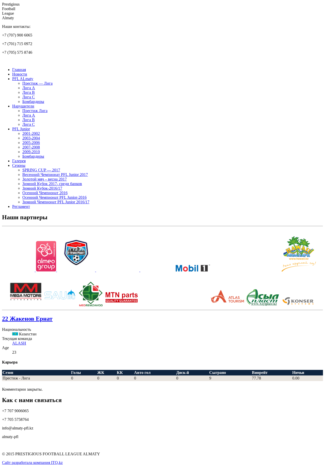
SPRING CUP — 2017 (41, 170)
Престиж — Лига (37, 83)
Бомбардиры (33, 101)
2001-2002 (31, 133)
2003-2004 (31, 138)
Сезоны (18, 165)
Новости (19, 74)
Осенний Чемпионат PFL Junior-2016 (54, 197)
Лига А (28, 88)
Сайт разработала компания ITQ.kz (32, 462)
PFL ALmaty (22, 79)
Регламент (21, 206)
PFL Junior (21, 129)
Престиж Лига (34, 111)
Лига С (28, 97)
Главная (19, 69)
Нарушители (23, 106)
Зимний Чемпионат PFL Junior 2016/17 (55, 202)
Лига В (28, 92)
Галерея (19, 161)
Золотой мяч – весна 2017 (44, 179)
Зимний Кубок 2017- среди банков (52, 184)
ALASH (19, 343)
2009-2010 (31, 152)
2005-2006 (31, 142)
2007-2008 (31, 147)
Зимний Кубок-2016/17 (42, 188)
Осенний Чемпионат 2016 (45, 193)
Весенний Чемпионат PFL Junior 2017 (55, 174)
